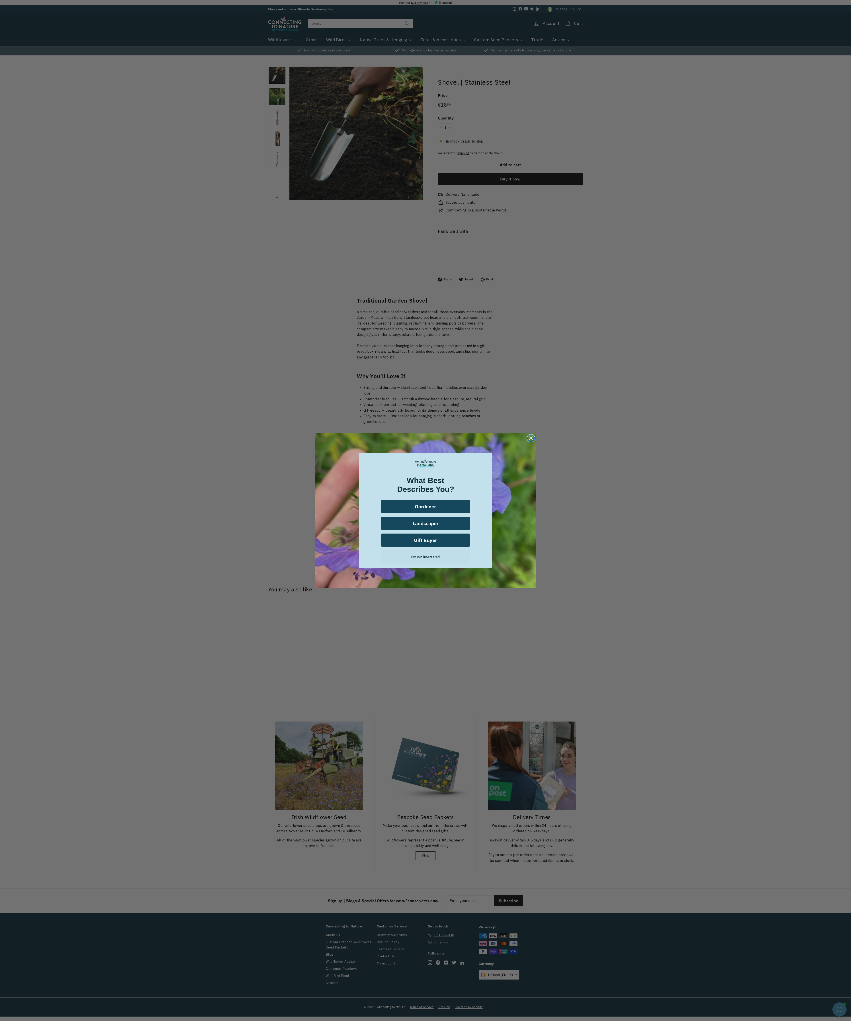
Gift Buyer (425, 540)
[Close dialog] (531, 438)
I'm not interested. (425, 557)
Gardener (425, 506)
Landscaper (426, 523)
